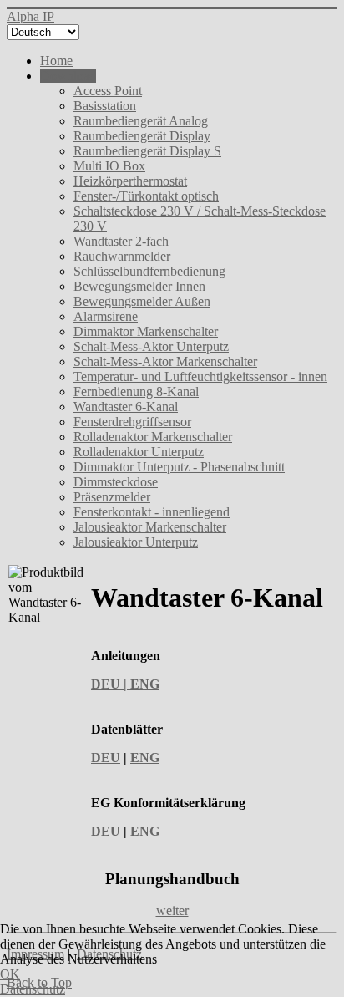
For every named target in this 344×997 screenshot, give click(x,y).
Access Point (107, 91)
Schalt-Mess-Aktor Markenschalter (165, 361)
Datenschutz (32, 989)
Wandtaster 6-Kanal (125, 406)
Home (56, 60)
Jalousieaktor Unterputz (135, 542)
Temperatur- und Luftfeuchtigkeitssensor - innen (200, 376)
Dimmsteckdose (115, 482)
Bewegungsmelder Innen (139, 286)
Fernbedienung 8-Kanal (136, 391)
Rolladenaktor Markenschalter (152, 437)
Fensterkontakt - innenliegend (151, 512)
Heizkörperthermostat (130, 181)
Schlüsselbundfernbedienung (149, 271)
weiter (172, 910)
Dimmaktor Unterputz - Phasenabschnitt (179, 467)
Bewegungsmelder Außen (141, 301)
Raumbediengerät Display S (147, 151)
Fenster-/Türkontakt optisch (146, 196)
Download (68, 76)
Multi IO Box (109, 166)
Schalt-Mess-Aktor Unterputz (151, 346)
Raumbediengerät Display (141, 136)
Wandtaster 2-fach (121, 241)
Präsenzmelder (111, 497)
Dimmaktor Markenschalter (145, 331)
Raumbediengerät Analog (140, 121)
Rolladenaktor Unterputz (138, 452)
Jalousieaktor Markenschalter (149, 527)
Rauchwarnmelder (121, 256)
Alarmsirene (105, 316)
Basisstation (104, 106)
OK (10, 974)
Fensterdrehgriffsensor (132, 422)
